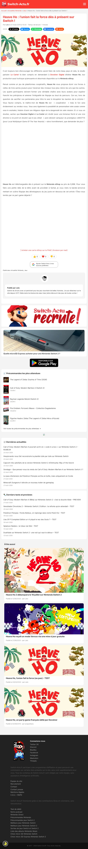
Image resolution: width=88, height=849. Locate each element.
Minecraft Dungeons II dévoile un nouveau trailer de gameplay (28, 482)
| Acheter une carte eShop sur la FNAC (44, 250)
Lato (7, 25)
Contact (14, 787)
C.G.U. (13, 795)
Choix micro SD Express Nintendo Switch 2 (28, 837)
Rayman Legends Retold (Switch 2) (24, 399)
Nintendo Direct (17, 815)
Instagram (34, 755)
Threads (33, 761)
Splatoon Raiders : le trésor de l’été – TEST (20, 526)
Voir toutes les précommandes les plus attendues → (22, 428)
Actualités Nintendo (14, 11)
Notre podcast (16, 812)
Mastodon (34, 758)
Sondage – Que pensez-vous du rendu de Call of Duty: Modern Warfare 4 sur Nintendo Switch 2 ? (43, 469)
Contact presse (17, 789)
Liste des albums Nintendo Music (24, 831)
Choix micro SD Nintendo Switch (24, 834)
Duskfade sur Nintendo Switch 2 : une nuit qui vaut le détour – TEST (31, 532)
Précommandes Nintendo (21, 817)
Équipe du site (16, 781)
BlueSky (33, 750)
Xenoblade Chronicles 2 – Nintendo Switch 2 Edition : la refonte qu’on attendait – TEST (38, 506)
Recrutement (16, 784)
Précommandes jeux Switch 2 (23, 820)
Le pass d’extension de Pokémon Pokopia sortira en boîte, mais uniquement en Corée (38, 476)
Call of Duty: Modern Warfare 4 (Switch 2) (27, 388)
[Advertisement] (44, 153)
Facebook (34, 752)
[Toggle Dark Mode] (5, 843)
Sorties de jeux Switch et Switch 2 (25, 828)
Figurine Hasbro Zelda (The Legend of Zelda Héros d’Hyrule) (34, 418)
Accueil (3, 11)
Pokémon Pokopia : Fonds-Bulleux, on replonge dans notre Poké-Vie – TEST (34, 513)
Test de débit (16, 809)
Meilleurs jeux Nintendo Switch (23, 823)
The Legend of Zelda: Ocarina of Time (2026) (28, 379)
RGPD (19, 795)
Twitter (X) (34, 744)
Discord (33, 747)
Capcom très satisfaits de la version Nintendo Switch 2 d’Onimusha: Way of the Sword (38, 463)
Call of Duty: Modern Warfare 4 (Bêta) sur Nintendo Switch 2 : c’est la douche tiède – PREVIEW (42, 500)
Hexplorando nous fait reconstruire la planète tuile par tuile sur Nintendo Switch (35, 456)
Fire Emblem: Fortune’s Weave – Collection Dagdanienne (33, 408)
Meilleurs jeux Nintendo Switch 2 (24, 826)
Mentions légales (17, 792)
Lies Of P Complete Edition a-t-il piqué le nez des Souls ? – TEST (29, 519)
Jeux (24, 11)
